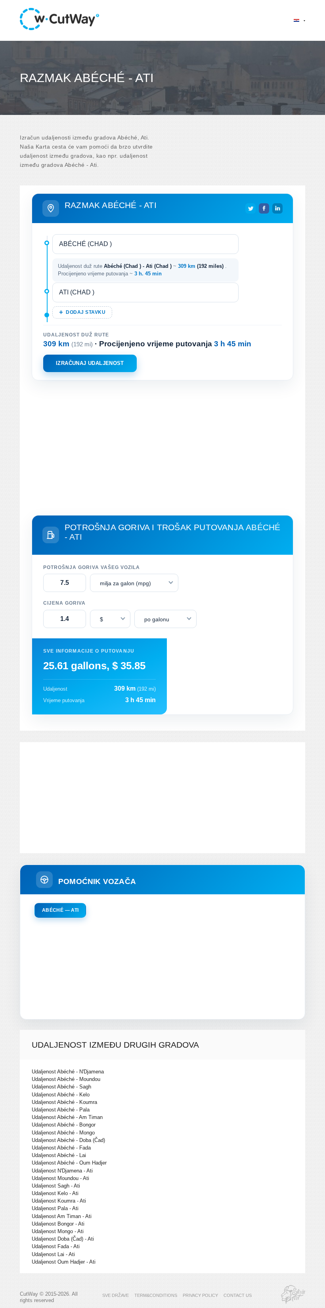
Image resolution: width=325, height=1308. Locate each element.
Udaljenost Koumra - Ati (59, 1201)
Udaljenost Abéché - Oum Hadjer (69, 1163)
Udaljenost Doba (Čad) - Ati (63, 1239)
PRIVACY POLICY (200, 1295)
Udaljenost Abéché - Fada (61, 1148)
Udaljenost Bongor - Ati (58, 1224)
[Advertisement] (162, 446)
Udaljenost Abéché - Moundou (66, 1079)
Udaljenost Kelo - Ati (55, 1193)
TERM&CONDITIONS (155, 1295)
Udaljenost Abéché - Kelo (61, 1095)
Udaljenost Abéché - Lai (59, 1155)
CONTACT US (238, 1295)
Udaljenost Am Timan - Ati (62, 1216)
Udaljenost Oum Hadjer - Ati (64, 1262)
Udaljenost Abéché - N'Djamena (68, 1072)
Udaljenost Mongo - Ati (58, 1231)
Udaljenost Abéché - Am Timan (67, 1117)
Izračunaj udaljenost (90, 363)
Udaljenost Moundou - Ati (60, 1178)
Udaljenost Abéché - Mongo (63, 1133)
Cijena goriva (64, 603)
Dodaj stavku (85, 312)
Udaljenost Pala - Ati (55, 1208)
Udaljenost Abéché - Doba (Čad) (68, 1140)
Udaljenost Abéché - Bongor (64, 1125)
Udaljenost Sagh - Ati (56, 1186)
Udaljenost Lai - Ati (53, 1254)
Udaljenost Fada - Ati (56, 1246)
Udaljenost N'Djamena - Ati (62, 1171)
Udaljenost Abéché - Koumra (64, 1102)
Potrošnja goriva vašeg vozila (91, 567)
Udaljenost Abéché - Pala (61, 1110)
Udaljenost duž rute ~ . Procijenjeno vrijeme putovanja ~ (142, 270)
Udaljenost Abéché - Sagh (61, 1087)
